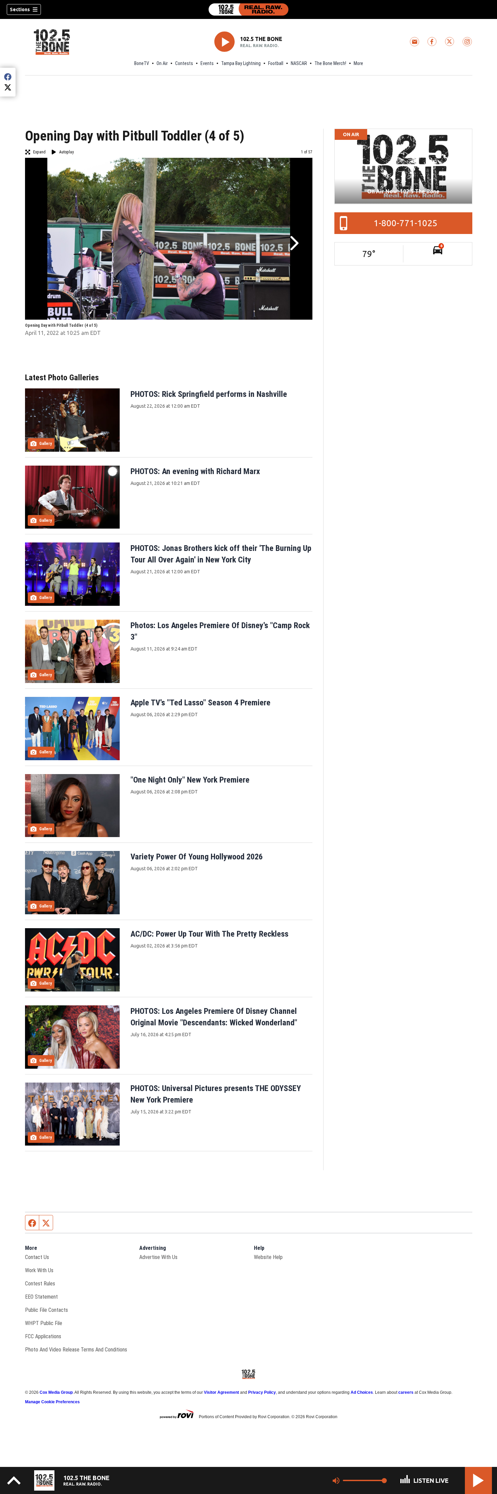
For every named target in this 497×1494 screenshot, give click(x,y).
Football (275, 63)
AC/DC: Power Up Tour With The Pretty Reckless (209, 934)
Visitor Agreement (221, 1392)
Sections (20, 9)
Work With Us (39, 1270)
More (358, 63)
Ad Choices (362, 1392)
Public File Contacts (46, 1310)
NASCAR (299, 63)
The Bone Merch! (330, 63)
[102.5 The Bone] (248, 9)
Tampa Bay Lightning (241, 63)
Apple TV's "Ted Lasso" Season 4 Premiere (200, 702)
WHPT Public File (43, 1323)
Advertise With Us (158, 1257)
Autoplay (66, 152)
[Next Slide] (293, 243)
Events (207, 63)
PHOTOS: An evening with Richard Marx (195, 471)
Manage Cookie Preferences (52, 1402)
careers (405, 1392)
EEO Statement (41, 1297)
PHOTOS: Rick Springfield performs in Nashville (209, 394)
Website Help (268, 1257)
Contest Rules (40, 1283)
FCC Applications (43, 1336)
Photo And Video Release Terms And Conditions (76, 1349)
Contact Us (37, 1257)
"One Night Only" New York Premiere (190, 780)
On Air (162, 63)
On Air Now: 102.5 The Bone (403, 191)
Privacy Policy (262, 1392)
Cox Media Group (56, 1392)
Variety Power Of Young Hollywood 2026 (197, 856)
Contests (184, 63)
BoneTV (141, 63)
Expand (39, 152)
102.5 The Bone (261, 39)
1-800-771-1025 (405, 223)
